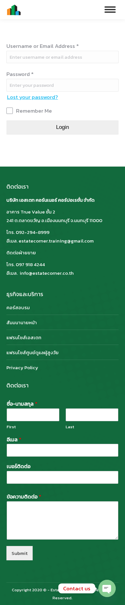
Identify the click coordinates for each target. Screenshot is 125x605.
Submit (20, 553)
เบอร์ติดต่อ (18, 466)
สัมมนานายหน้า (21, 322)
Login (62, 127)
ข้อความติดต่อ (24, 496)
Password (20, 74)
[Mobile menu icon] (110, 10)
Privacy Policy (22, 367)
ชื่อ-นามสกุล (22, 403)
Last (70, 427)
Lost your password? (32, 97)
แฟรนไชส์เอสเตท (23, 337)
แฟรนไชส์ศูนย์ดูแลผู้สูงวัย (32, 352)
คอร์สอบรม (18, 307)
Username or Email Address (42, 46)
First (11, 427)
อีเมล (14, 439)
